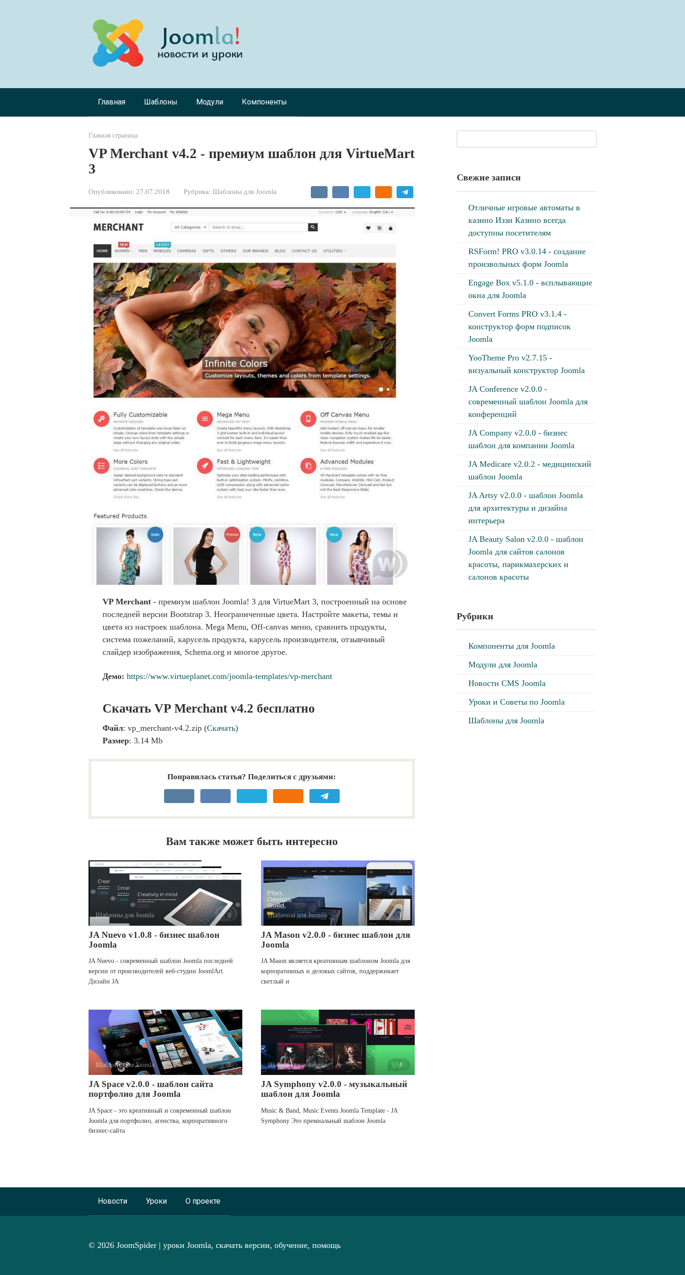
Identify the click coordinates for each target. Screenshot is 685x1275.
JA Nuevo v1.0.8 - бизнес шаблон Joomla (154, 939)
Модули (209, 101)
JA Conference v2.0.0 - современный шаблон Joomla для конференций (528, 401)
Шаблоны (161, 101)
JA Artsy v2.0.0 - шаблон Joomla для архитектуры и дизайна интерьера (525, 508)
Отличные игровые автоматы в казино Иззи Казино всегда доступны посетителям (524, 220)
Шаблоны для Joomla (244, 191)
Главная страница (113, 135)
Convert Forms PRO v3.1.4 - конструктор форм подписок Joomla (519, 326)
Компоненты (264, 101)
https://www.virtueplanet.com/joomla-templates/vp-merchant (229, 676)
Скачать (221, 728)
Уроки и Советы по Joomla (516, 702)
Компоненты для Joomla (511, 646)
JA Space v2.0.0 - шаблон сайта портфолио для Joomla (151, 1089)
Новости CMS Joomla (507, 683)
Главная (111, 101)
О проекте (202, 1201)
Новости (112, 1201)
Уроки (156, 1201)
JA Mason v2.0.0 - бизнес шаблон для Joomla (335, 939)
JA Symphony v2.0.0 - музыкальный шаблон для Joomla (334, 1089)
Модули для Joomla (502, 664)
